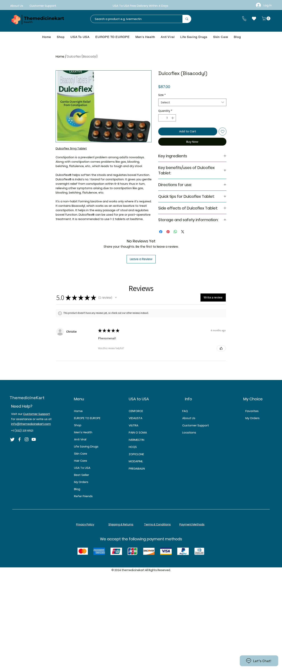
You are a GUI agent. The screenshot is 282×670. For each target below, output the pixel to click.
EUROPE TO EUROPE (87, 418)
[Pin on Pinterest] (168, 231)
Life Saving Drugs (86, 446)
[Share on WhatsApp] (175, 231)
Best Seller (81, 475)
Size (162, 95)
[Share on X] (182, 231)
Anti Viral (80, 439)
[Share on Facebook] (160, 231)
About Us (188, 418)
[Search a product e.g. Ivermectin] (186, 19)
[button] (266, 18)
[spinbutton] (167, 118)
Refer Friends (83, 496)
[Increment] (173, 118)
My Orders (81, 482)
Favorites (252, 411)
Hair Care (80, 461)
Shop (77, 425)
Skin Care (80, 454)
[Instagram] (26, 439)
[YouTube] (33, 439)
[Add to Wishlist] (223, 131)
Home (60, 56)
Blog (77, 489)
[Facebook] (19, 439)
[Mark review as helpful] (221, 348)
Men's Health (83, 432)
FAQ (185, 411)
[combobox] (192, 102)
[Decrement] (161, 118)
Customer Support (36, 414)
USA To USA (82, 468)
